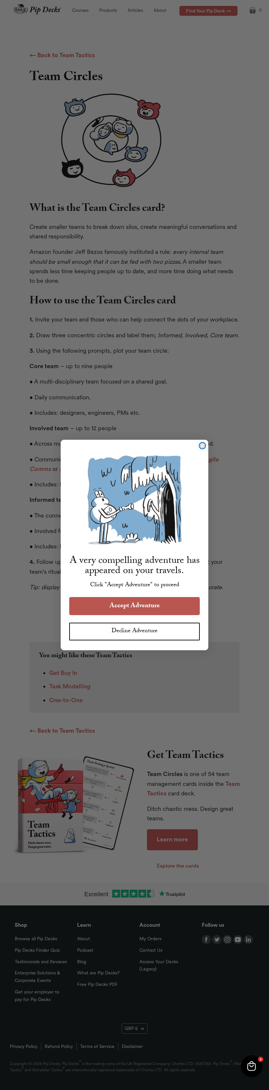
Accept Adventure (135, 606)
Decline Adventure (134, 631)
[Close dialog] (202, 445)
